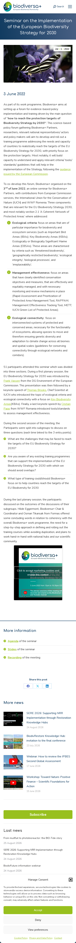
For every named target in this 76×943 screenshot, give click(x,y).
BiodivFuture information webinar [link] (22, 865)
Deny (38, 919)
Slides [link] (12, 649)
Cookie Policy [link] (21, 938)
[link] (70, 6)
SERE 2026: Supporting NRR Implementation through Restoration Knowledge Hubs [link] (49, 717)
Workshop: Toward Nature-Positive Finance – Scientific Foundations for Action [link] (48, 781)
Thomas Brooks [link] (36, 390)
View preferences (38, 929)
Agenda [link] (13, 641)
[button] (70, 879)
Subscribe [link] (38, 814)
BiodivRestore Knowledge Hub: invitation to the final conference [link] (46, 738)
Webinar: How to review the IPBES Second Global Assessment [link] (48, 759)
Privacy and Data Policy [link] (40, 938)
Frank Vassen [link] (12, 381)
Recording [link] (15, 658)
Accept (38, 910)
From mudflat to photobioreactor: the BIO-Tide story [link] (33, 838)
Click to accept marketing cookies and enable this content (38, 572)
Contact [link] (58, 938)
